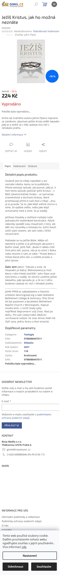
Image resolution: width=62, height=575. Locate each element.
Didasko (29, 342)
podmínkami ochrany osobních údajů (26, 416)
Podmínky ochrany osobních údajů (22, 521)
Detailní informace (12, 134)
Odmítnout (15, 566)
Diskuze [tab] (32, 166)
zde (24, 547)
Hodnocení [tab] (19, 166)
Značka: (25, 34)
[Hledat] (36, 4)
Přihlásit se (11, 425)
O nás (5, 525)
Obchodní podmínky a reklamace (21, 517)
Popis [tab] (8, 166)
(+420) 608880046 (17, 454)
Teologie (29, 334)
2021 (26, 347)
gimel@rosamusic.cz (18, 449)
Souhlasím (44, 566)
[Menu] (54, 4)
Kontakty (7, 530)
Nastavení (30, 556)
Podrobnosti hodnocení (46, 31)
